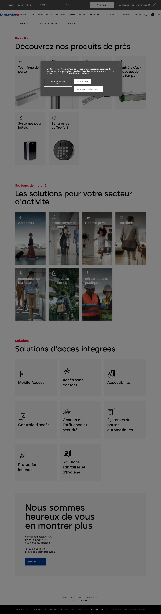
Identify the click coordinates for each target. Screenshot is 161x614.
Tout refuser (82, 82)
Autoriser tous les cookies (88, 89)
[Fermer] (119, 64)
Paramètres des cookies (58, 83)
